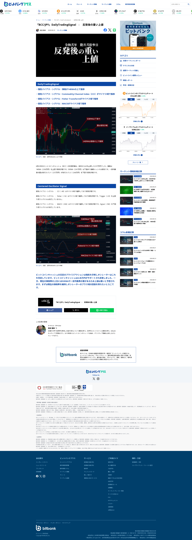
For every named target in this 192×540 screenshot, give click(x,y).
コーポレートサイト (42, 462)
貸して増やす (88, 475)
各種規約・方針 (136, 462)
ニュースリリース (41, 465)
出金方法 (110, 481)
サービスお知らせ (113, 494)
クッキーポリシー (55, 523)
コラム (118, 4)
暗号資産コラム (64, 468)
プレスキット (40, 468)
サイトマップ (66, 523)
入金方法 (110, 468)
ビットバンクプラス (66, 462)
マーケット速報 (106, 4)
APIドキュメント (113, 500)
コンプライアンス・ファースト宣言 (142, 465)
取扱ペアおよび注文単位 (115, 478)
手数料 (110, 475)
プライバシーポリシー (42, 523)
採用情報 (38, 472)
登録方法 (110, 462)
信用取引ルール (112, 484)
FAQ (109, 497)
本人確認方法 (112, 465)
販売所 (86, 468)
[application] (138, 111)
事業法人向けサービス (90, 478)
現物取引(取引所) (89, 462)
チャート (79, 4)
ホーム (70, 4)
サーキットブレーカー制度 (116, 491)
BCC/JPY (38, 157)
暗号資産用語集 (130, 4)
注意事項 (110, 507)
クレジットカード (89, 472)
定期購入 (110, 488)
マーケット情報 (92, 4)
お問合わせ (111, 510)
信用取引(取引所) (89, 465)
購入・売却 (111, 472)
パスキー (110, 504)
